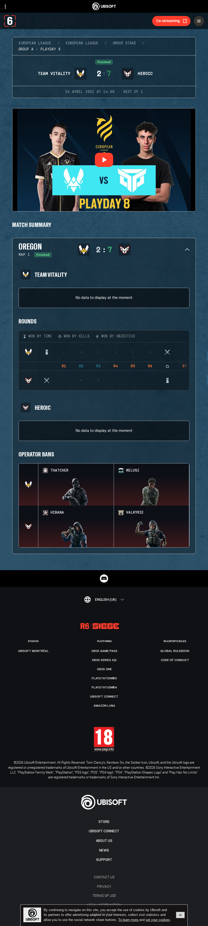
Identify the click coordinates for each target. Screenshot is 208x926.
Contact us (104, 877)
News (104, 850)
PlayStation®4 (104, 687)
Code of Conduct (175, 660)
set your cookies (158, 920)
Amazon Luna (104, 705)
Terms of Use (104, 895)
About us (104, 841)
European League (35, 43)
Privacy (104, 886)
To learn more (128, 920)
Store (104, 822)
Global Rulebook (174, 651)
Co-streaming (168, 20)
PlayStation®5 (104, 678)
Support (104, 860)
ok (180, 914)
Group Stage (124, 43)
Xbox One (104, 669)
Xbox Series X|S (104, 660)
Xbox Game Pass (104, 651)
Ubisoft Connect (104, 831)
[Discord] (104, 578)
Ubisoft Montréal (33, 651)
